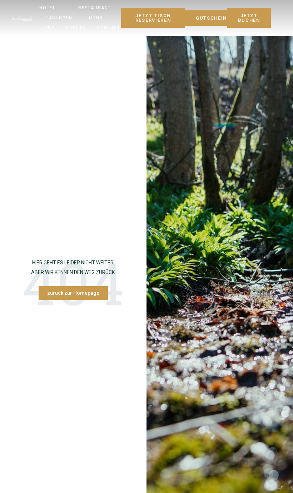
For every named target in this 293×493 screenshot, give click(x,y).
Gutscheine (213, 18)
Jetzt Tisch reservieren (153, 18)
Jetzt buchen (249, 18)
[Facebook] (271, 17)
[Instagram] (280, 17)
